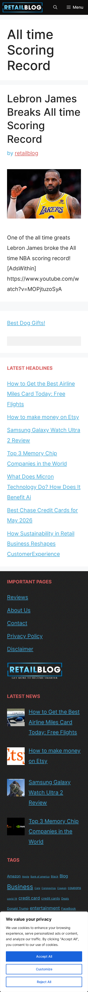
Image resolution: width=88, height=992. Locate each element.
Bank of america (40, 876)
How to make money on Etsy (43, 417)
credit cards (50, 898)
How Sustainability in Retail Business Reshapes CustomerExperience (40, 543)
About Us (19, 610)
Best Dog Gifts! (26, 323)
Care (37, 888)
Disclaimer (20, 649)
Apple (25, 876)
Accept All (44, 956)
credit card (29, 898)
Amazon (14, 876)
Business (20, 886)
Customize (44, 969)
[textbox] (44, 341)
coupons (74, 888)
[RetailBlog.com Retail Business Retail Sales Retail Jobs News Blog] (22, 7)
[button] (55, 7)
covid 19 (12, 898)
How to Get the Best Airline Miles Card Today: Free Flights (41, 393)
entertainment (45, 908)
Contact (17, 623)
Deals (65, 898)
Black (54, 876)
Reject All (44, 982)
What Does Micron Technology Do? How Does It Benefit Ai (43, 486)
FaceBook (68, 908)
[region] (44, 952)
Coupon (61, 888)
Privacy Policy (25, 636)
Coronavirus (49, 888)
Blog (64, 875)
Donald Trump (17, 908)
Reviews (17, 597)
